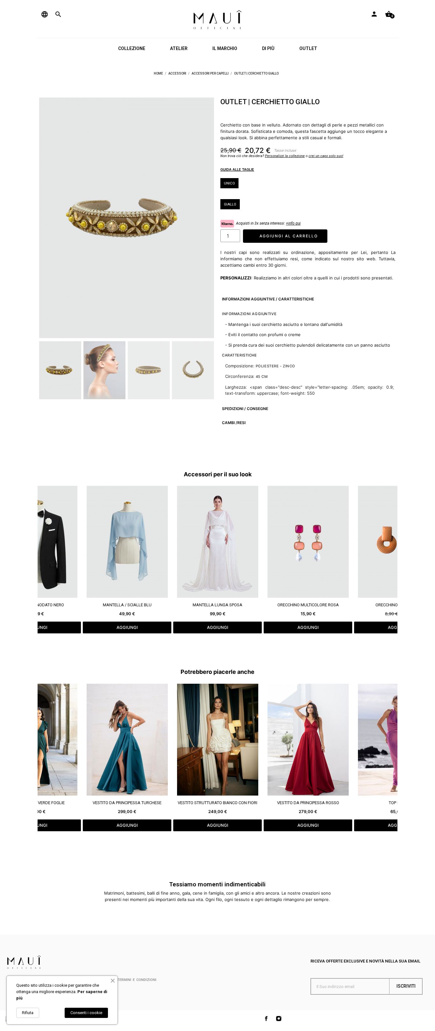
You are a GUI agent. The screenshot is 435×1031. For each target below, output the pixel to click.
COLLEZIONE (131, 48)
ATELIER (179, 48)
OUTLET (308, 48)
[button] (47, 218)
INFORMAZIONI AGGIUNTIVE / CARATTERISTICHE (268, 299)
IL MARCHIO (224, 48)
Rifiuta (27, 1012)
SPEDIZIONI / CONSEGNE (245, 408)
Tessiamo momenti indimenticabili (217, 884)
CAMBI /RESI (234, 422)
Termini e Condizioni (136, 980)
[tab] (308, 299)
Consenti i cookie (86, 1012)
